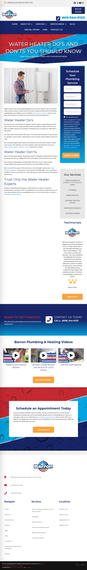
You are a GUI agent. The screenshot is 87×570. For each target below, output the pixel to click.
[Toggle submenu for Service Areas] (65, 24)
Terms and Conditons (14, 565)
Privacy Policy (74, 145)
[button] (16, 355)
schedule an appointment (12, 194)
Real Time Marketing (17, 567)
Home (22, 56)
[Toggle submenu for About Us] (31, 24)
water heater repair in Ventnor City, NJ (17, 147)
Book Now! (78, 10)
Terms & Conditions (70, 147)
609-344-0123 (73, 18)
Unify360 (28, 567)
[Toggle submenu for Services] (46, 24)
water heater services (40, 113)
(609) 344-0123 (70, 320)
